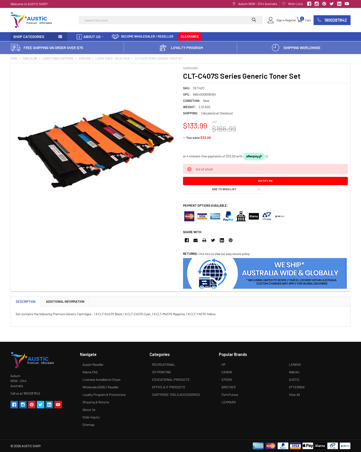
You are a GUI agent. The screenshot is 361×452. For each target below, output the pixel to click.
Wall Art (294, 372)
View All (294, 394)
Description (26, 301)
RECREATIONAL (163, 364)
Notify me (265, 180)
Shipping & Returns (96, 402)
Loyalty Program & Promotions (104, 394)
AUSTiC (294, 379)
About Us (91, 36)
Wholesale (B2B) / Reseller (101, 387)
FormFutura (229, 394)
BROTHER (228, 387)
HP (223, 364)
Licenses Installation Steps (102, 379)
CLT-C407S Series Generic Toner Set (159, 58)
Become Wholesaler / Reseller (147, 36)
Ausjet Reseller (93, 364)
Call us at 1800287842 (25, 393)
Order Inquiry (91, 417)
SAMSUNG (85, 58)
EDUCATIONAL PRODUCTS (170, 379)
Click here (204, 254)
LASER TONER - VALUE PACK (113, 58)
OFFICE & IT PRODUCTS (168, 387)
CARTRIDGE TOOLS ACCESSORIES (176, 394)
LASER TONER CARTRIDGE (58, 58)
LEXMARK (228, 402)
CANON (226, 372)
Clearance (190, 36)
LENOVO (295, 364)
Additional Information (65, 301)
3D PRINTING (161, 372)
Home (13, 58)
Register (290, 20)
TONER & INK (29, 58)
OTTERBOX (297, 387)
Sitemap (88, 425)
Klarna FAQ (90, 372)
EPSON (226, 379)
